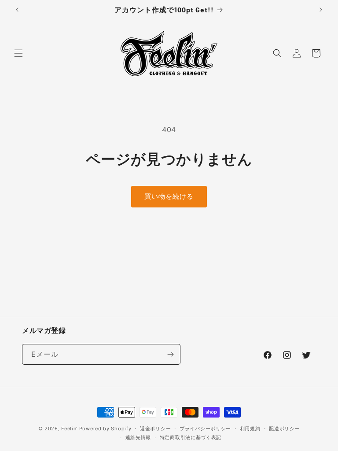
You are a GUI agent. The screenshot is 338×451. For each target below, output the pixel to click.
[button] (18, 53)
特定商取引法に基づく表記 (190, 437)
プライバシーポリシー (205, 428)
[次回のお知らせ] (321, 9)
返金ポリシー (155, 428)
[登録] (170, 354)
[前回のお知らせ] (17, 9)
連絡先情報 (138, 437)
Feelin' (69, 428)
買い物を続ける (169, 196)
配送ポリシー (284, 428)
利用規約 (250, 428)
